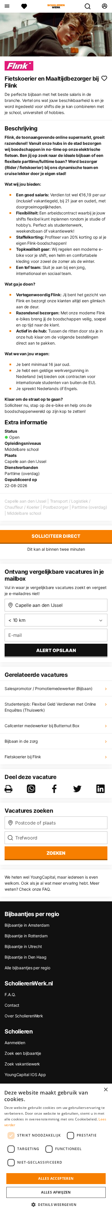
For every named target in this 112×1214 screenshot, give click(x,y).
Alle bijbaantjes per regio (27, 967)
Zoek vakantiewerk (22, 1063)
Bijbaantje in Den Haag (26, 957)
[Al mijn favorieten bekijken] (24, 6)
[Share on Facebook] (55, 788)
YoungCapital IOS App (25, 1074)
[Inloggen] (104, 6)
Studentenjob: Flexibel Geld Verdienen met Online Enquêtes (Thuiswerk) (50, 707)
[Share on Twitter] (78, 788)
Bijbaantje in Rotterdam (26, 935)
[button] (56, 1204)
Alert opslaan (56, 650)
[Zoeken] (89, 6)
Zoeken (56, 853)
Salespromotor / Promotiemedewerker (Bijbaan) (48, 688)
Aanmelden (15, 1042)
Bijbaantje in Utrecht (23, 946)
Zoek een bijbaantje (23, 1053)
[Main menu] (6, 6)
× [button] (105, 1090)
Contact (12, 1005)
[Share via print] (10, 788)
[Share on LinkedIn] (101, 788)
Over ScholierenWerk (24, 1015)
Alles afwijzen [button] (56, 1192)
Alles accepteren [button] (56, 1178)
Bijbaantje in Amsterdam (27, 925)
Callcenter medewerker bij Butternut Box (42, 725)
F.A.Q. (10, 994)
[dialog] (56, 1149)
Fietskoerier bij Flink (23, 756)
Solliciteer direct (56, 536)
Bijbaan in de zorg (21, 741)
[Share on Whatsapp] (32, 788)
